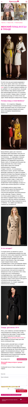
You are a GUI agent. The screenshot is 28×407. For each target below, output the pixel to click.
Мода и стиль (10, 22)
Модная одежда (18, 22)
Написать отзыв (22, 359)
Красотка (3, 22)
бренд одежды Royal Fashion (16, 337)
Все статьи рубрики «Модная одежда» (11, 394)
